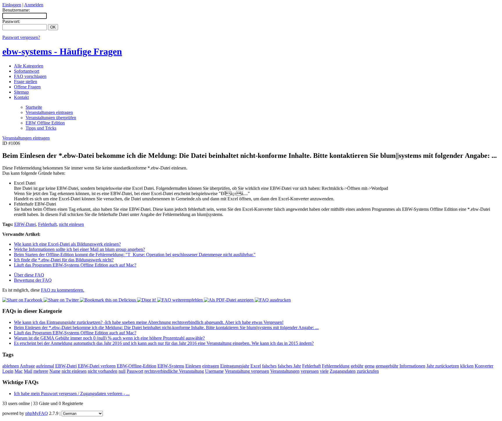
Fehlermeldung (335, 365)
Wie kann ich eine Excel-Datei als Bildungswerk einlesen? (67, 244)
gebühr (357, 365)
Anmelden (33, 4)
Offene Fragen (27, 86)
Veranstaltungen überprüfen (51, 117)
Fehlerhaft (47, 224)
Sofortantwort (26, 71)
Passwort (135, 371)
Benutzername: (16, 10)
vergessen (310, 371)
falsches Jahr (289, 365)
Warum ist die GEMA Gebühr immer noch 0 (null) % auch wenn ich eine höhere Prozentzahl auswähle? (109, 338)
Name (54, 371)
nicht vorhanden (102, 371)
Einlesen (193, 365)
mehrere (40, 371)
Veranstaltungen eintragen (49, 112)
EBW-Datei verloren (97, 365)
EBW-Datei (25, 224)
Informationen (412, 365)
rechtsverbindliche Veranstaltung (174, 371)
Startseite (34, 107)
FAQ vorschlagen (30, 76)
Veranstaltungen (285, 371)
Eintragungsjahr (234, 365)
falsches (269, 365)
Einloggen (11, 4)
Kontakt (21, 97)
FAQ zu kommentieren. (62, 290)
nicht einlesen (71, 224)
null (122, 371)
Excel (255, 365)
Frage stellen (25, 81)
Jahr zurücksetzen (442, 365)
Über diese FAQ (29, 274)
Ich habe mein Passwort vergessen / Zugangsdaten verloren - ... (72, 393)
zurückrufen (368, 371)
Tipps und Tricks (41, 128)
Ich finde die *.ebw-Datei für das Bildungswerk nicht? (64, 259)
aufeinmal (45, 365)
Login (7, 371)
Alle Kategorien (28, 65)
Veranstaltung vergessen (247, 371)
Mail (28, 371)
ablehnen (10, 365)
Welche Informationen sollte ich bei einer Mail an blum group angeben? (79, 249)
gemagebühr (387, 365)
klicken (467, 365)
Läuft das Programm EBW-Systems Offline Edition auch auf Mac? (75, 265)
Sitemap (21, 92)
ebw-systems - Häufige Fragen (62, 51)
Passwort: (11, 21)
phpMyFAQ (36, 413)
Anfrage (27, 365)
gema (369, 365)
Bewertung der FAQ (33, 280)
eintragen (210, 365)
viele (324, 371)
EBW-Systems (170, 365)
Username (214, 371)
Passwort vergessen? (21, 37)
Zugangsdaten (343, 371)
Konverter (484, 365)
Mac (19, 371)
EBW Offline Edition (45, 122)
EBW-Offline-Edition (136, 365)
